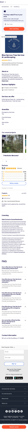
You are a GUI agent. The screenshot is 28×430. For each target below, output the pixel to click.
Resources (5, 398)
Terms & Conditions (23, 419)
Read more (5, 81)
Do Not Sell (15, 417)
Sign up (14, 364)
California (10, 417)
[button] (12, 146)
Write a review (14, 183)
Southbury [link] (16, 6)
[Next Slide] (6, 161)
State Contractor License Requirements (12, 219)
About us (4, 403)
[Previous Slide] (3, 161)
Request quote (14, 427)
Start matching (14, 29)
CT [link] (11, 6)
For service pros (7, 393)
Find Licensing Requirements (9, 232)
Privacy (5, 417)
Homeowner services (8, 389)
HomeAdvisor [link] (5, 6)
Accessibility (21, 417)
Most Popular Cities (7, 347)
